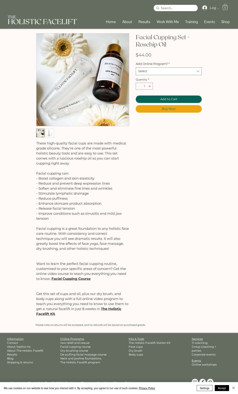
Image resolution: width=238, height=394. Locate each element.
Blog (10, 358)
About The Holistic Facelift (25, 350)
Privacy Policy (147, 388)
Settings (204, 388)
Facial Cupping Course (71, 279)
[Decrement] (138, 86)
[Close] (233, 388)
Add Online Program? (153, 64)
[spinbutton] (144, 86)
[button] (225, 7)
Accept (222, 388)
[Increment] (150, 86)
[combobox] (169, 71)
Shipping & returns (20, 362)
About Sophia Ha (18, 346)
